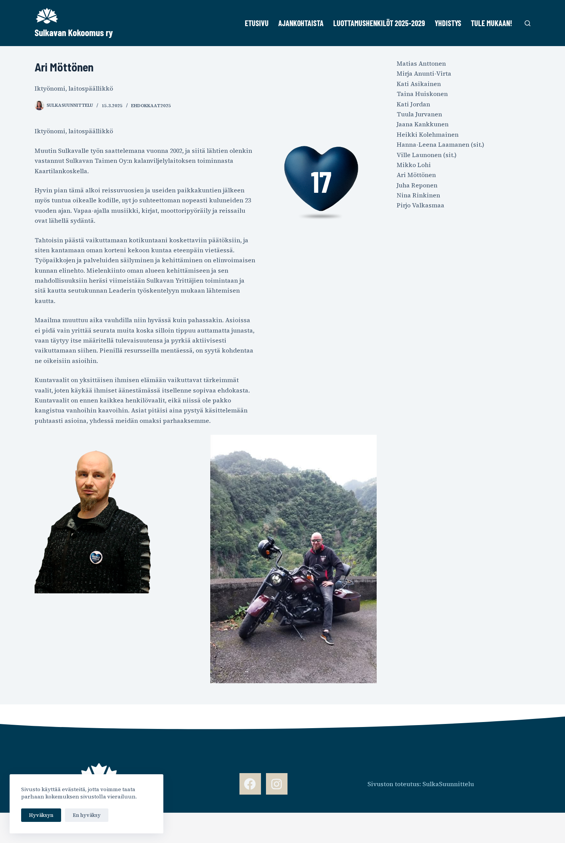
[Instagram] (276, 784)
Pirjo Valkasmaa (420, 205)
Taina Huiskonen (422, 93)
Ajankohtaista (301, 23)
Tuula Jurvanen (419, 114)
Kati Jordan (413, 104)
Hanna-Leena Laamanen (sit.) (440, 144)
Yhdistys (448, 23)
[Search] (527, 23)
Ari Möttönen (416, 175)
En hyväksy (87, 815)
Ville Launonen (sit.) (427, 155)
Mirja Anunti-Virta (424, 73)
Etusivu (257, 23)
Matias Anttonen (421, 63)
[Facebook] (250, 784)
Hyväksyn (41, 815)
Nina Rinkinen (418, 195)
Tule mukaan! (491, 23)
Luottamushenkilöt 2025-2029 (379, 23)
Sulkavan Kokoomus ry (74, 32)
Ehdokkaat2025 (151, 106)
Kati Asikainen (419, 83)
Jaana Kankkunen (423, 124)
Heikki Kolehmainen (428, 134)
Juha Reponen (417, 185)
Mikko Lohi (414, 165)
